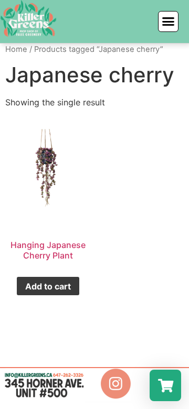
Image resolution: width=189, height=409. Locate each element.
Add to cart (48, 286)
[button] (168, 21)
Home (16, 49)
